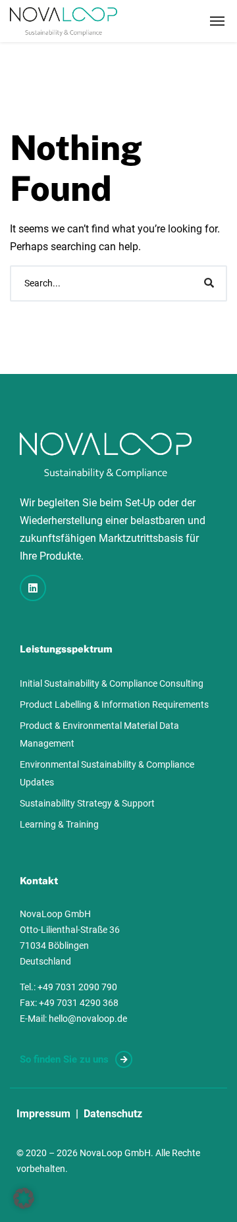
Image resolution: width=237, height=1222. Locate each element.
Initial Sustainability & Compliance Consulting (111, 683)
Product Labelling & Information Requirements (114, 704)
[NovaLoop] (63, 21)
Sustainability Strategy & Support (87, 803)
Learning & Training (59, 824)
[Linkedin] (33, 588)
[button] (23, 1198)
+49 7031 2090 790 (77, 987)
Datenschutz (113, 1113)
